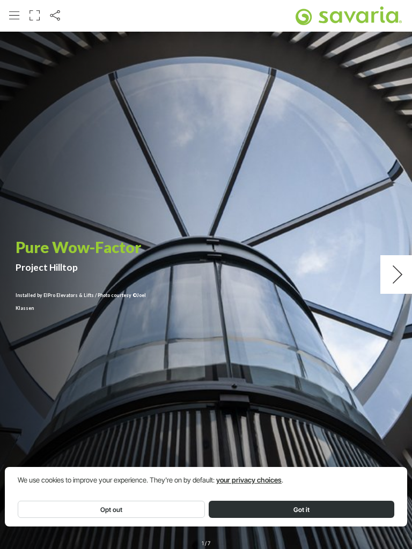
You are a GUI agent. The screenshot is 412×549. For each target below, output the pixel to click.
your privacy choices (249, 480)
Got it (301, 510)
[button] (14, 15)
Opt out (111, 510)
